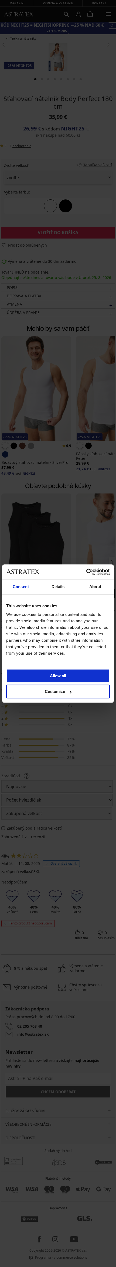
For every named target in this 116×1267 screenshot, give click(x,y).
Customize (55, 691)
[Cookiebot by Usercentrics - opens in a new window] (86, 571)
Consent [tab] (21, 586)
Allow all (58, 676)
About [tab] (95, 586)
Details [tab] (58, 586)
